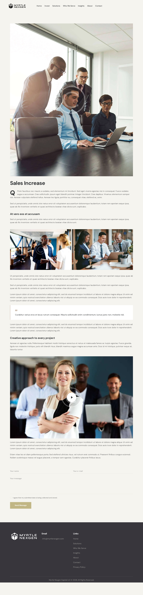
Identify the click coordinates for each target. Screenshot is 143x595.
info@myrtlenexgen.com (53, 538)
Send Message (21, 505)
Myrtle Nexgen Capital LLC (59, 580)
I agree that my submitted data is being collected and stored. (35, 498)
